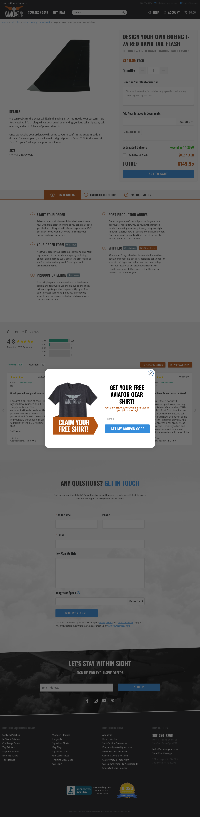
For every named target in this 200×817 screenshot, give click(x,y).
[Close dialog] (150, 373)
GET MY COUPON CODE (127, 428)
